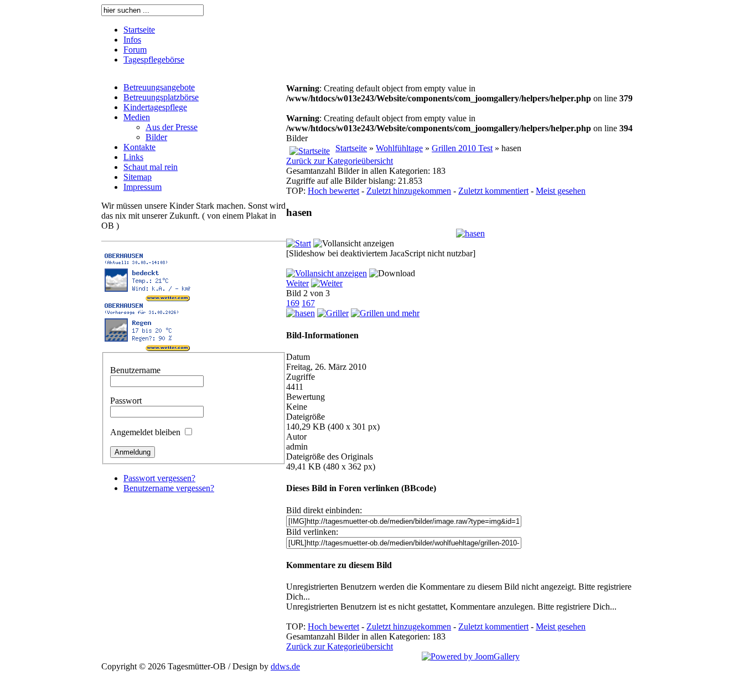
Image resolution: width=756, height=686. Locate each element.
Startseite (139, 29)
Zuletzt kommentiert (493, 190)
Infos (132, 39)
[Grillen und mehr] (385, 313)
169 (292, 303)
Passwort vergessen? (159, 478)
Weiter (297, 283)
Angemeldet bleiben (145, 432)
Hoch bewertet (333, 190)
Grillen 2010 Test (462, 148)
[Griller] (333, 313)
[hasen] (470, 233)
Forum (135, 49)
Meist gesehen (561, 190)
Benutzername (135, 370)
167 (308, 303)
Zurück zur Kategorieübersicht (339, 161)
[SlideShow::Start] (298, 243)
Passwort (126, 400)
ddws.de (285, 666)
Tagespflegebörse (153, 59)
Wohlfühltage (399, 148)
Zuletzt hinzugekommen (408, 190)
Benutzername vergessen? (168, 488)
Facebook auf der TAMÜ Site (728, 27)
